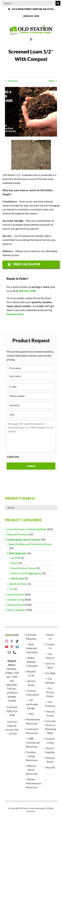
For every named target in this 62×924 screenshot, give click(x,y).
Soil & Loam (17, 578)
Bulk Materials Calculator (31, 648)
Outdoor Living (15, 599)
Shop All (50, 767)
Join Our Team (50, 665)
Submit (31, 466)
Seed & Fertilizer (18, 583)
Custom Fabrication (31, 692)
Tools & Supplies (16, 609)
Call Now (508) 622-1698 (12, 711)
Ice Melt (15, 557)
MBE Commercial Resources (31, 742)
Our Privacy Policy (50, 692)
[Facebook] (11, 641)
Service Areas (31, 682)
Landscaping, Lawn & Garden (24, 539)
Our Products (50, 703)
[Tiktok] (17, 641)
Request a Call (31, 673)
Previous (13, 80)
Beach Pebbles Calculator (31, 661)
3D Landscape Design (31, 704)
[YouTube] (6, 646)
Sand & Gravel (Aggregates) (26, 573)
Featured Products (17, 534)
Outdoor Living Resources (31, 756)
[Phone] (14, 652)
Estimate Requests (31, 636)
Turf (11, 588)
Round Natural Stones (23, 568)
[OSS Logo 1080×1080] (31, 25)
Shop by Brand (15, 604)
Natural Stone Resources (31, 769)
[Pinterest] (11, 646)
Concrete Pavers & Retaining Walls (26, 529)
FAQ (31, 713)
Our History (50, 655)
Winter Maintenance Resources (31, 783)
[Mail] (9, 652)
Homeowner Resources (31, 721)
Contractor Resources (31, 730)
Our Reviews (50, 680)
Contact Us (50, 646)
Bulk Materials (17, 553)
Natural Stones (15, 594)
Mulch (14, 562)
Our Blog (50, 673)
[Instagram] (6, 641)
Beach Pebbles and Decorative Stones (30, 544)
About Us (50, 636)
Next (51, 80)
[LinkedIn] (17, 646)
